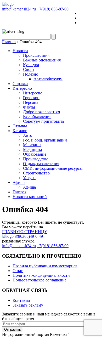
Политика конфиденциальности (41, 275)
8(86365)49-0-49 (29, 236)
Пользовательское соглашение (39, 280)
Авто (27, 135)
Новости (20, 50)
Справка (20, 83)
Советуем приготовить (43, 121)
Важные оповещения (42, 60)
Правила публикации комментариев (45, 266)
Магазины (32, 145)
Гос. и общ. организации (45, 140)
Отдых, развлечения (41, 163)
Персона (30, 102)
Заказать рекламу (28, 305)
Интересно (22, 88)
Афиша (19, 182)
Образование (34, 154)
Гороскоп (31, 97)
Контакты (21, 300)
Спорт (28, 69)
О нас (18, 270)
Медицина (32, 149)
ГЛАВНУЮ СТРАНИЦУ (24, 231)
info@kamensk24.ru (19, 9)
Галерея (19, 192)
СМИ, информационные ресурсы (53, 168)
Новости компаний (30, 196)
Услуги (29, 178)
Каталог (20, 130)
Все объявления (37, 116)
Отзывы (20, 126)
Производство (35, 159)
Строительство (36, 173)
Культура (31, 65)
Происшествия (36, 55)
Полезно (30, 74)
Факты (29, 107)
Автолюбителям (48, 79)
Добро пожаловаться (41, 112)
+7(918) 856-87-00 (53, 9)
